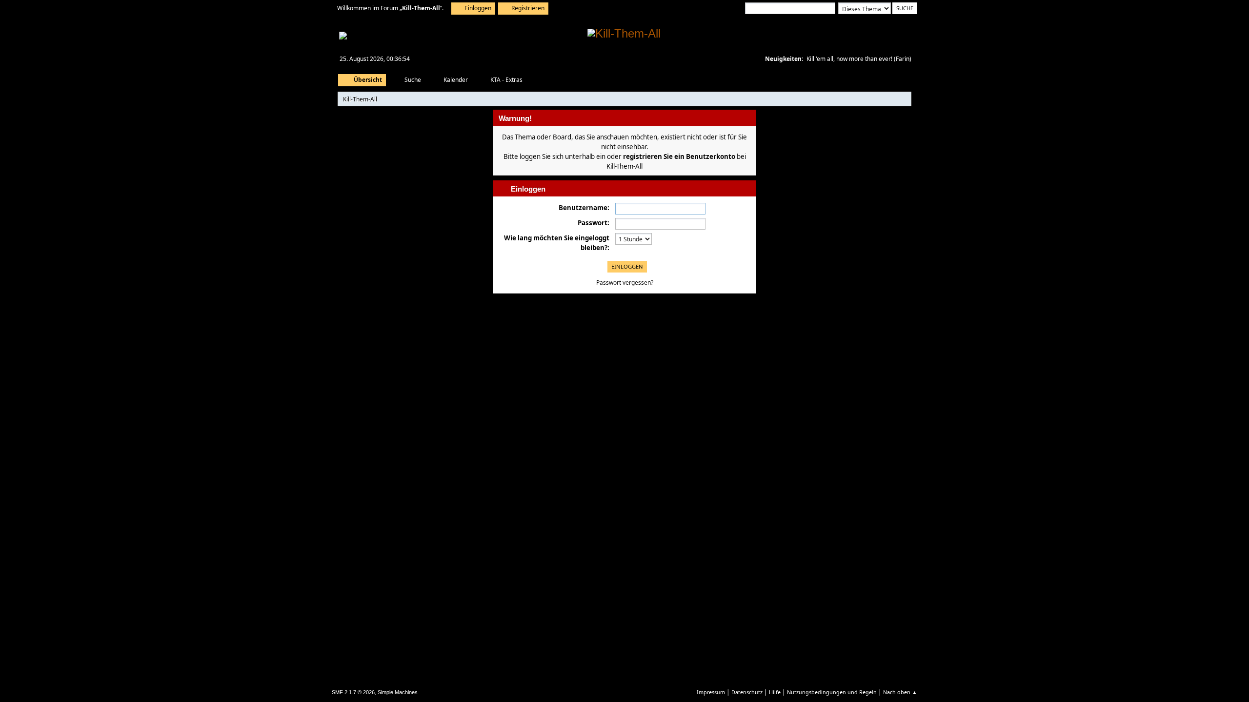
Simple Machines (398, 692)
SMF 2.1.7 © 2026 (353, 692)
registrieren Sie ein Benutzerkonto (679, 156)
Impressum (711, 692)
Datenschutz (747, 692)
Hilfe (775, 692)
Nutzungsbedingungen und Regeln (832, 692)
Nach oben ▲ (900, 692)
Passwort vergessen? (624, 282)
